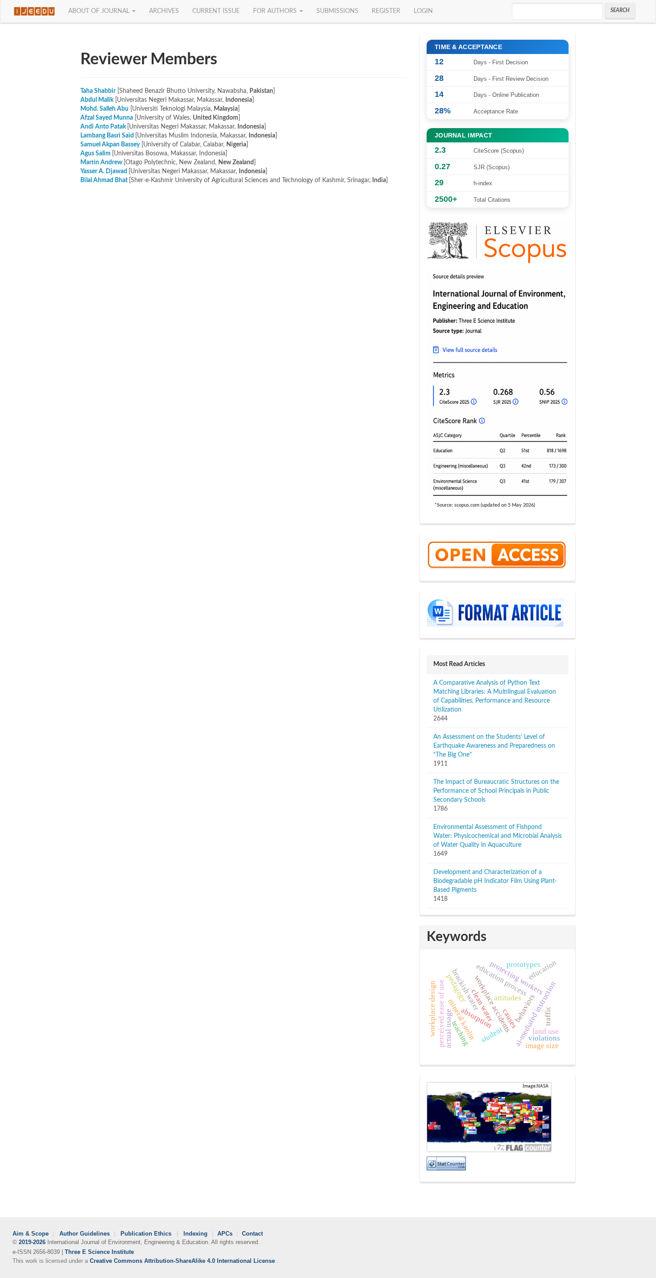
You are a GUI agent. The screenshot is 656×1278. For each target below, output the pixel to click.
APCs (225, 1234)
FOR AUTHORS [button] (276, 11)
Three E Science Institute (99, 1252)
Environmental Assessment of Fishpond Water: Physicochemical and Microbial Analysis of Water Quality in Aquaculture (497, 836)
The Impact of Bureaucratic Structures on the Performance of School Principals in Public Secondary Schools (496, 791)
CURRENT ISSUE (216, 11)
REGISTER (386, 11)
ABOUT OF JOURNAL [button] (99, 11)
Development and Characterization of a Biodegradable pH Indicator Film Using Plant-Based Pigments (495, 881)
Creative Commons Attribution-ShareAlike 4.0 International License (183, 1261)
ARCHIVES (164, 11)
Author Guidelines (84, 1234)
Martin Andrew (101, 162)
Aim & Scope (30, 1234)
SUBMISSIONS (337, 11)
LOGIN (423, 11)
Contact (252, 1234)
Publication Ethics (146, 1234)
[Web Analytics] (446, 1163)
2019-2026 (32, 1242)
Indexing (196, 1234)
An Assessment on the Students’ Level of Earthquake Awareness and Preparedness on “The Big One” (494, 746)
